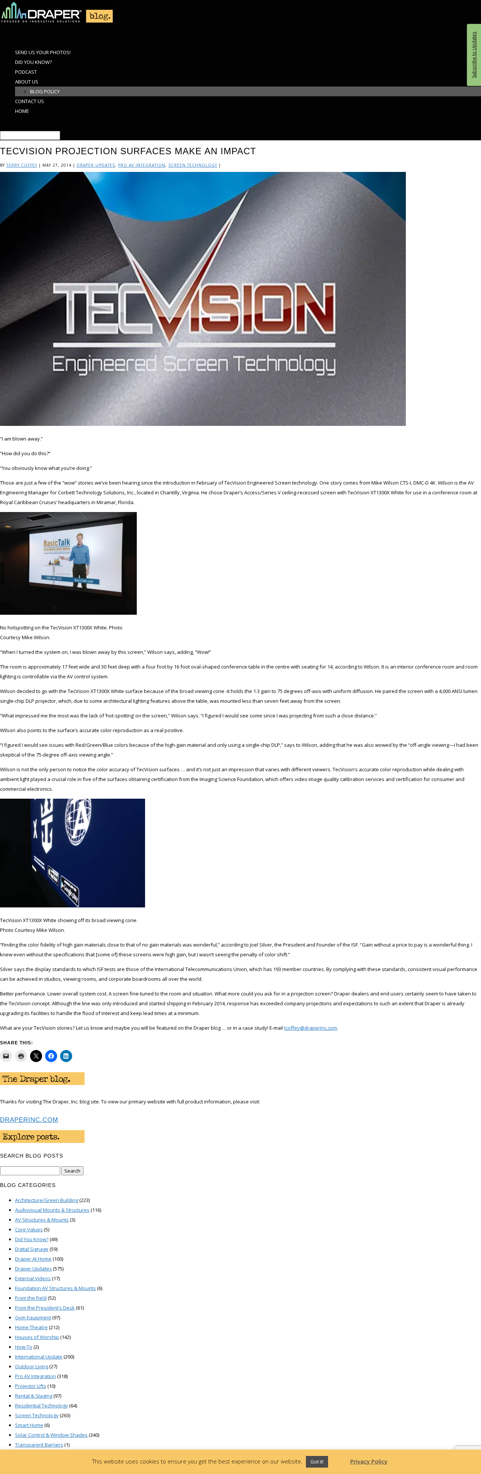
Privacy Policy (368, 1461)
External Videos (33, 1278)
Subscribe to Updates (473, 55)
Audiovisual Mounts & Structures (52, 1210)
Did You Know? (31, 1239)
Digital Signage (31, 1249)
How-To (23, 1346)
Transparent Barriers (39, 1444)
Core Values (29, 1229)
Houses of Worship (37, 1337)
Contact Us (29, 101)
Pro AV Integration (141, 165)
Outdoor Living (31, 1366)
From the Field (31, 1298)
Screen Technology (192, 165)
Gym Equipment (33, 1317)
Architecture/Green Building (46, 1200)
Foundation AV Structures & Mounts (55, 1288)
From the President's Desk (45, 1307)
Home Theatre (31, 1327)
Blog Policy (45, 91)
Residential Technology (41, 1405)
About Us (26, 81)
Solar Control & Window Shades (51, 1434)
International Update (38, 1356)
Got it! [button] (317, 1461)
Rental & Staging (33, 1395)
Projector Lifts (30, 1386)
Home (22, 111)
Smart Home (29, 1425)
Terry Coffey (21, 165)
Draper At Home (33, 1258)
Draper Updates (96, 165)
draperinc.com (29, 1119)
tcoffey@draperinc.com (310, 1027)
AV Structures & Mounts (42, 1219)
